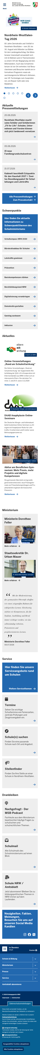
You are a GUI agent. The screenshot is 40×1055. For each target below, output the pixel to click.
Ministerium (7, 965)
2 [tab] (9, 93)
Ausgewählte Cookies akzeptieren (16, 1044)
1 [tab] (4, 93)
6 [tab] (4, 98)
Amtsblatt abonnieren (11, 984)
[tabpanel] (20, 51)
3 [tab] (13, 93)
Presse (5, 971)
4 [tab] (18, 93)
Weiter (35, 95)
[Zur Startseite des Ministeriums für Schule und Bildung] (25, 5)
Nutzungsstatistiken (10, 1035)
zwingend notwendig (10, 1028)
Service (5, 978)
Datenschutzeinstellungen (20, 1003)
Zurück (28, 95)
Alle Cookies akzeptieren (13, 1049)
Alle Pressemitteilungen (21, 196)
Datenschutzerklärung (9, 1017)
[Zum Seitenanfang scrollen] (35, 1051)
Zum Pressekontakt (23, 200)
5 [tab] (22, 93)
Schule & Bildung (9, 959)
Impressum (5, 998)
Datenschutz (16, 998)
